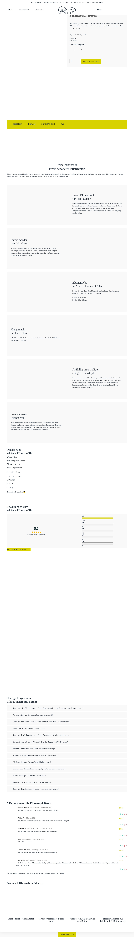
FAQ (62, 124)
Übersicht (17, 124)
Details (32, 124)
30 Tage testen (36, 2)
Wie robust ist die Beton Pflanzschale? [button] (29, 728)
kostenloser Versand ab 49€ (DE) (56, 2)
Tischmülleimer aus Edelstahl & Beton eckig (113, 919)
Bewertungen (48, 124)
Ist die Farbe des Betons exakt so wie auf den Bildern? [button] (35, 755)
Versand (74, 40)
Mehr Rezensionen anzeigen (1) (18, 549)
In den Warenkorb (91, 61)
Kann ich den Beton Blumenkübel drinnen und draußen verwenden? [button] (41, 722)
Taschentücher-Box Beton (21, 918)
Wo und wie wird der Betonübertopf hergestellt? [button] (33, 715)
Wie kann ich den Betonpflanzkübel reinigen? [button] (32, 762)
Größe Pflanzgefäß (77, 45)
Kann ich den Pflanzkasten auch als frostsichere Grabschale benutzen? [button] (42, 735)
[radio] (73, 49)
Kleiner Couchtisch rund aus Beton (82, 919)
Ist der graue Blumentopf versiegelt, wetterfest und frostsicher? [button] (39, 769)
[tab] (67, 708)
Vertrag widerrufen (67, 934)
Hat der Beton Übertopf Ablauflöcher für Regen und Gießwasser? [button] (40, 742)
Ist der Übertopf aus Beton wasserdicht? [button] (29, 775)
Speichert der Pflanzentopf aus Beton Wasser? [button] (32, 782)
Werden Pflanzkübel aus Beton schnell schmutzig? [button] (34, 749)
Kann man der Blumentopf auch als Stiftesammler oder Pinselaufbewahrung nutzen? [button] (48, 708)
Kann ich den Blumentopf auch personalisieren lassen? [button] (36, 789)
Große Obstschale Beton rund (51, 919)
